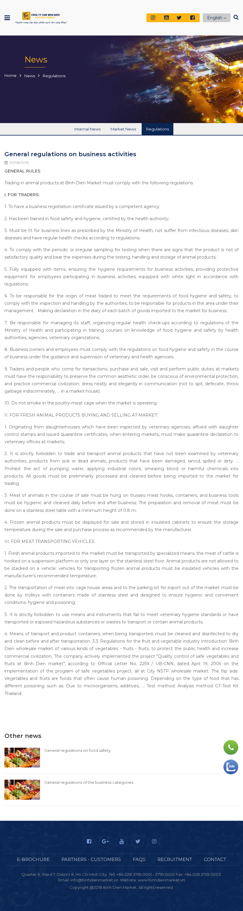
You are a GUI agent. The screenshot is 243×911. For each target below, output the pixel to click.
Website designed (108, 893)
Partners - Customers (91, 859)
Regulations (157, 129)
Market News (123, 129)
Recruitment (174, 859)
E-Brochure (33, 859)
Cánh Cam (142, 893)
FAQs (139, 859)
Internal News (87, 129)
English (214, 17)
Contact (215, 859)
